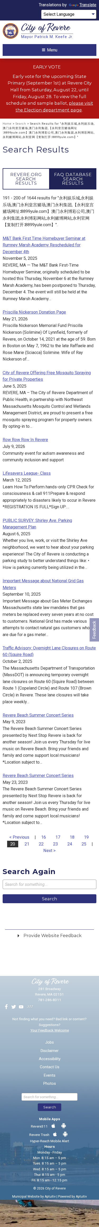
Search (21, 123)
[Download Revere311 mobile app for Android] (63, 1126)
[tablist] (49, 178)
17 (57, 837)
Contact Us (49, 1067)
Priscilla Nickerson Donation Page (34, 312)
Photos (49, 1084)
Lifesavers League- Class (27, 473)
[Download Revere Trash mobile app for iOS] (55, 1134)
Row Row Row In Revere (25, 439)
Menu (52, 49)
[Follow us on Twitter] (13, 1007)
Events (49, 1075)
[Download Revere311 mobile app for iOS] (53, 1126)
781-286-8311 (49, 1000)
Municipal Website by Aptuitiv (34, 1196)
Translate (87, 4)
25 (84, 844)
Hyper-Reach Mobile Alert (49, 1141)
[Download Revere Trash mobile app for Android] (65, 1134)
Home (7, 123)
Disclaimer (49, 1051)
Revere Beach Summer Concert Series (38, 715)
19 (86, 837)
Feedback (94, 630)
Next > (49, 850)
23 (55, 844)
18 (72, 837)
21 (27, 844)
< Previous (19, 837)
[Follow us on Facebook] (6, 1007)
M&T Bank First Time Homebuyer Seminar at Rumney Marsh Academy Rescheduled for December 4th (44, 245)
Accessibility (49, 1059)
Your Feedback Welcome (49, 1030)
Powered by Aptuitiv (72, 1196)
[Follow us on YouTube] (21, 1007)
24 (69, 844)
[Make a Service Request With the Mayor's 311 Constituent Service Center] (30, 1007)
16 (43, 837)
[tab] (26, 178)
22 (41, 844)
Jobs (49, 1042)
